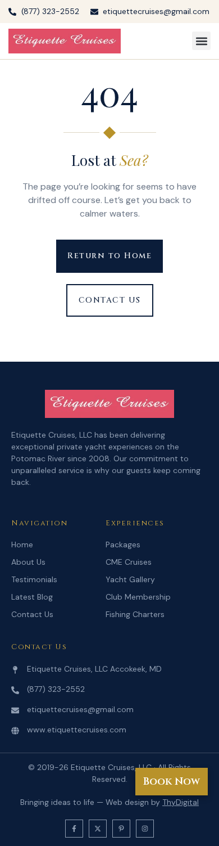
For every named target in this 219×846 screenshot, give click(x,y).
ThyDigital (180, 802)
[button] (201, 41)
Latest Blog (32, 597)
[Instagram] (145, 829)
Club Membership (138, 597)
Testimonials (34, 579)
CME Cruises (129, 562)
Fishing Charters (135, 614)
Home (22, 544)
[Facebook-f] (74, 829)
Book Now (171, 782)
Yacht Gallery (130, 579)
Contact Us (32, 614)
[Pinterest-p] (121, 829)
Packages (123, 544)
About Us (28, 562)
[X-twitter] (98, 829)
